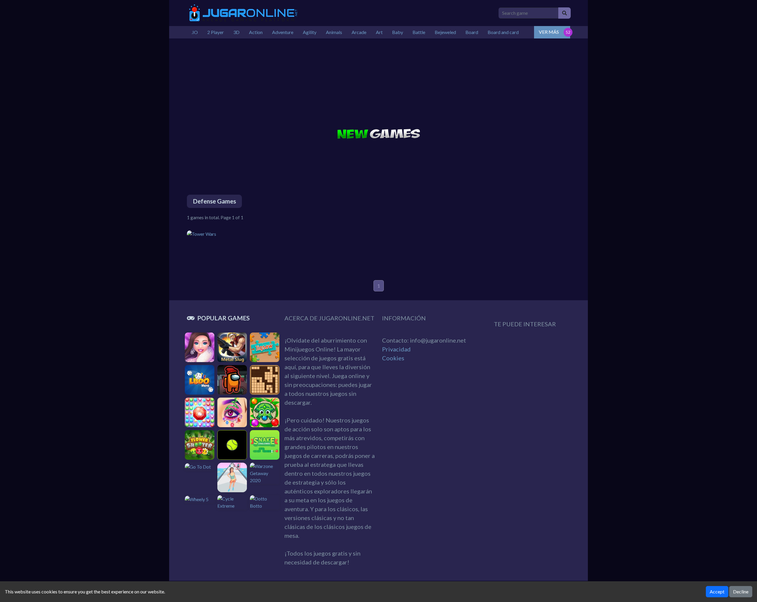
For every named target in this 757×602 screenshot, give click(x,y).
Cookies (393, 357)
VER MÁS (549, 32)
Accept (717, 591)
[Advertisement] (378, 79)
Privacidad (396, 349)
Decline (740, 591)
